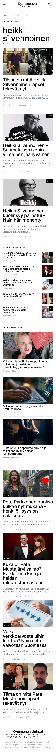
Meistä (6, 734)
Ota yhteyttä (17, 734)
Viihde (49, 116)
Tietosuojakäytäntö (36, 734)
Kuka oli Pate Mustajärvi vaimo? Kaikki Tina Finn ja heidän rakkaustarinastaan (19, 268)
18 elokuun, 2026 (10, 274)
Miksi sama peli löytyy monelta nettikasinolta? (23, 407)
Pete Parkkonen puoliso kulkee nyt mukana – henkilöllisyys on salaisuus (19, 255)
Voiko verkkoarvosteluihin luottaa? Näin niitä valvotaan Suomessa (18, 282)
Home (5, 16)
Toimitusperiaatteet (28, 737)
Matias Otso (7, 529)
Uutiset (49, 50)
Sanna (5, 659)
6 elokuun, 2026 (9, 316)
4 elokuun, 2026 (9, 371)
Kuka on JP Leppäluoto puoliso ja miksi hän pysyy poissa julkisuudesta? (24, 450)
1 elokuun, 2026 (9, 413)
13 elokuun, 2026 (10, 288)
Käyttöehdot (10, 737)
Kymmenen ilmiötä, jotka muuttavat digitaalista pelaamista (16, 310)
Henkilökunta (8, 105)
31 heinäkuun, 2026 (11, 457)
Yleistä (6, 625)
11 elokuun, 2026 (10, 300)
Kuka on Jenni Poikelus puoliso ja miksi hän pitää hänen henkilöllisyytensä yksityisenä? (25, 364)
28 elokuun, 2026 (10, 261)
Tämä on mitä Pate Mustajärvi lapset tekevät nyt (18, 295)
